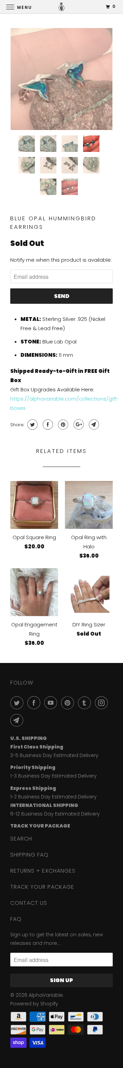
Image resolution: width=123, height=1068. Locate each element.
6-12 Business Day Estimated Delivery (55, 813)
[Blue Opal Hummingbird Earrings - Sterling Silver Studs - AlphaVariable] (61, 79)
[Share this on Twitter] (32, 424)
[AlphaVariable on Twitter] (18, 702)
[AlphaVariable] (61, 6)
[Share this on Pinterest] (62, 424)
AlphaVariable (46, 995)
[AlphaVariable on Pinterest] (69, 702)
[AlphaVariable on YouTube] (52, 702)
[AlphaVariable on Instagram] (103, 702)
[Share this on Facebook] (47, 424)
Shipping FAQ (29, 855)
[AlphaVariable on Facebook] (35, 702)
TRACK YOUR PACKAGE (42, 887)
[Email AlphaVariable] (18, 720)
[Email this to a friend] (93, 424)
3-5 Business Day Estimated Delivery (54, 755)
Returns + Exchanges (43, 871)
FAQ (16, 919)
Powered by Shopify (34, 1003)
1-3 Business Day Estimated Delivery (53, 775)
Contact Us (28, 903)
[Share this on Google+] (78, 424)
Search (21, 839)
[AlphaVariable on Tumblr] (86, 702)
